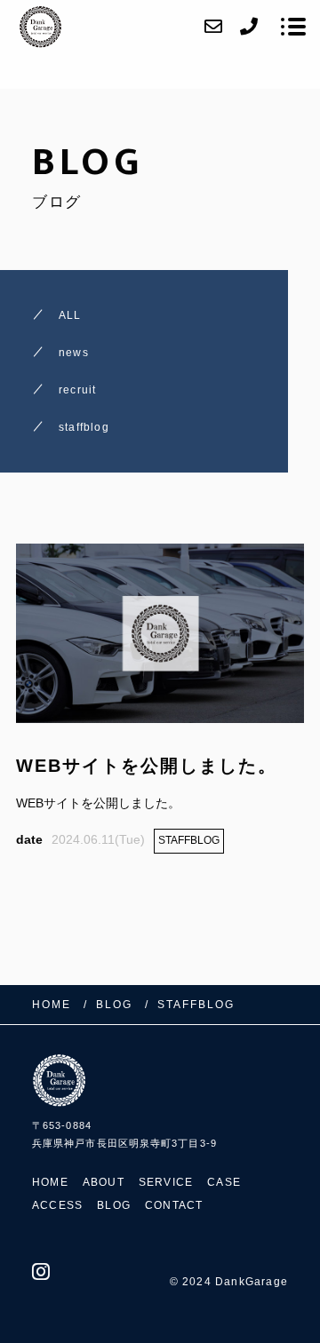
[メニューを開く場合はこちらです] (293, 26)
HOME (50, 1182)
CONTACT (174, 1205)
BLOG (114, 1205)
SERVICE (166, 1182)
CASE (224, 1182)
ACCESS (57, 1205)
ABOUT (103, 1182)
